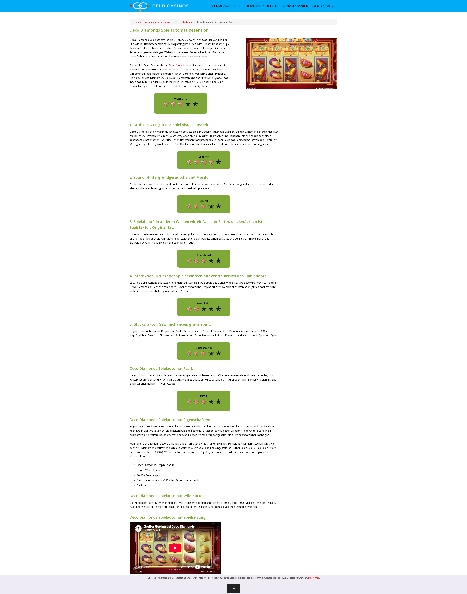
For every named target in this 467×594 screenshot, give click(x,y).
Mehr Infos (313, 577)
